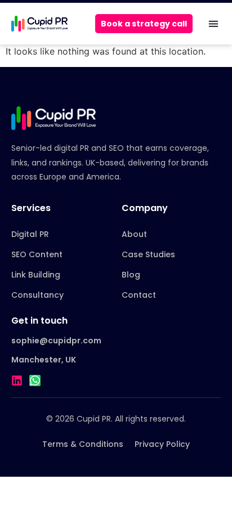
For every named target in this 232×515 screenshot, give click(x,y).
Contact (139, 295)
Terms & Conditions (82, 444)
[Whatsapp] (35, 380)
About (134, 234)
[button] (213, 24)
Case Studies (148, 254)
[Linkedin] (17, 380)
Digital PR (30, 234)
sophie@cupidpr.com (56, 340)
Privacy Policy (162, 444)
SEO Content (37, 254)
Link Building (35, 274)
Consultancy (37, 295)
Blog (131, 274)
